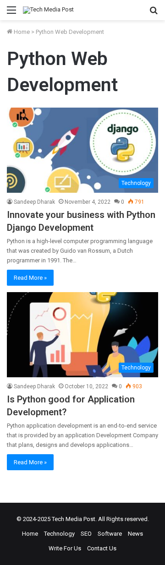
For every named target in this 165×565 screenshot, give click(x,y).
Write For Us (65, 548)
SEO (86, 533)
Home (21, 31)
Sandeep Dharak (34, 202)
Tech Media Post (73, 519)
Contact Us (101, 548)
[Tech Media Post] (48, 10)
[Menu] (11, 13)
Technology (59, 533)
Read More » (30, 277)
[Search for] (153, 13)
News (135, 533)
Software (110, 533)
